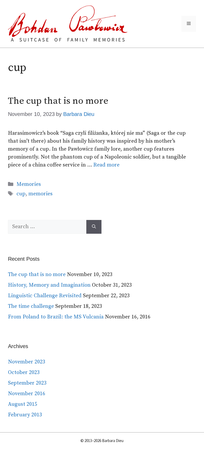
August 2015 (22, 404)
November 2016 (26, 393)
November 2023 (26, 362)
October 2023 (24, 372)
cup (21, 194)
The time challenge (31, 306)
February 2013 (25, 415)
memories (40, 194)
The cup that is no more (58, 101)
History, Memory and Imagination (49, 285)
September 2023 (27, 383)
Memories (28, 184)
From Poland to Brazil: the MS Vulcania (56, 317)
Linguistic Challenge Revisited (45, 295)
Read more (106, 165)
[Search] (93, 227)
